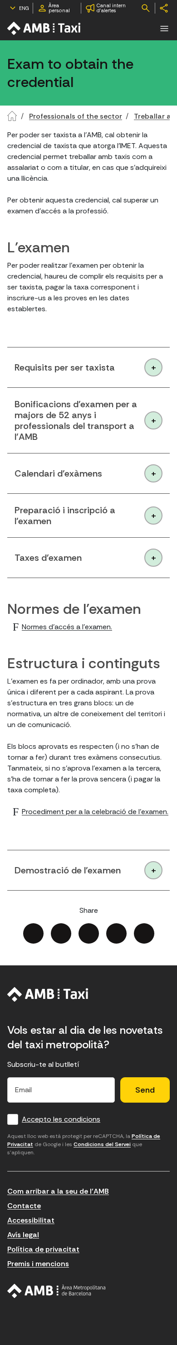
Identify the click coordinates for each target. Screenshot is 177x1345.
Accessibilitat (30, 1220)
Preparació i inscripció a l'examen (65, 515)
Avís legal (23, 1234)
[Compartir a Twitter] (61, 933)
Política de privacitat (43, 1249)
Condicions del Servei (102, 1144)
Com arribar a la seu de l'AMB (58, 1191)
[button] (164, 28)
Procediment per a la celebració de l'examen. (95, 811)
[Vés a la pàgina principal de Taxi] (44, 28)
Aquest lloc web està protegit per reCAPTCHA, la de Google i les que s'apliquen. (83, 1144)
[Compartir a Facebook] (33, 933)
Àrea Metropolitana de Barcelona (56, 1291)
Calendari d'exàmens (58, 473)
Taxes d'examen (48, 558)
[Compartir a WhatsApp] (144, 933)
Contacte (24, 1205)
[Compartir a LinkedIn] (89, 933)
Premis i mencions (38, 1263)
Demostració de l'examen (68, 870)
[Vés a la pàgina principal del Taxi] (47, 994)
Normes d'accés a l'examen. (67, 627)
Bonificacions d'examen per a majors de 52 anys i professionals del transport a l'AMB (76, 420)
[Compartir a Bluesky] (116, 933)
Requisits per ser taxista (65, 367)
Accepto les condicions (61, 1119)
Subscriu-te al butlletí (43, 1064)
